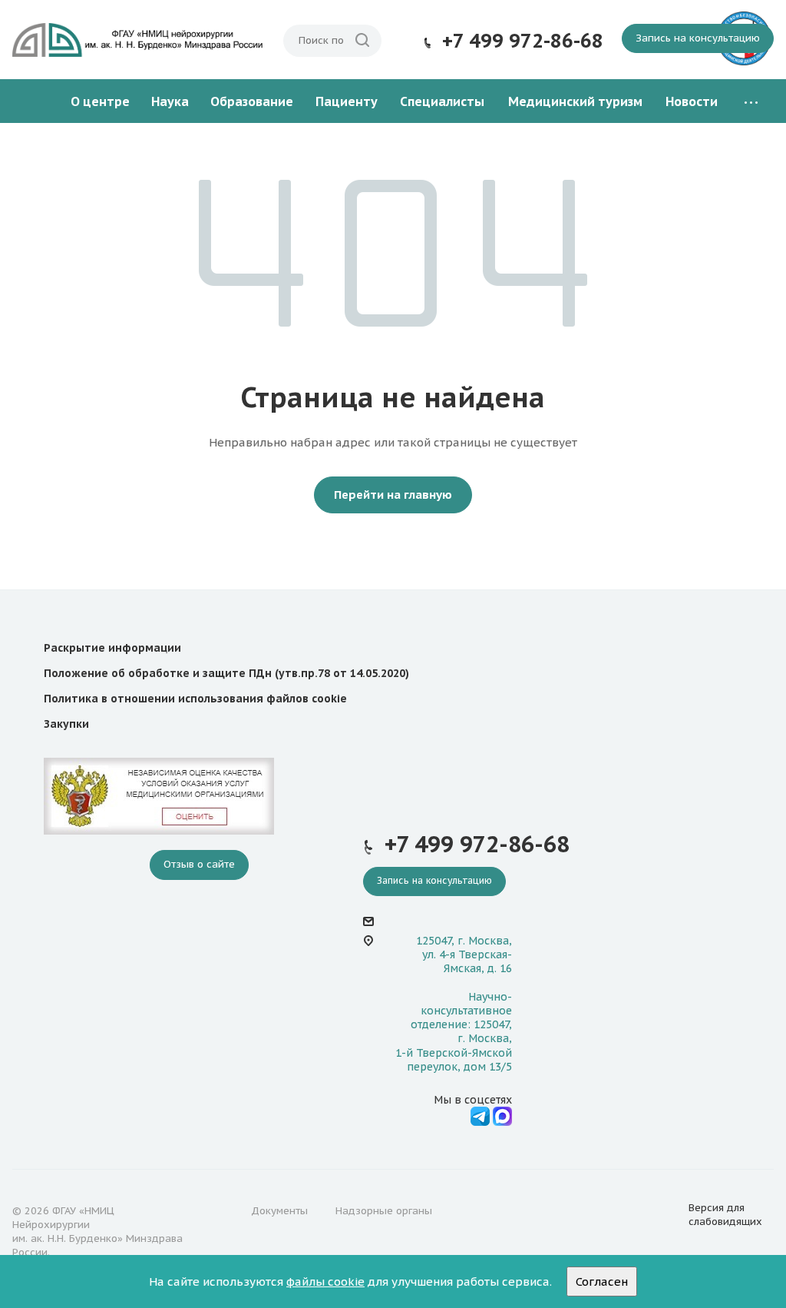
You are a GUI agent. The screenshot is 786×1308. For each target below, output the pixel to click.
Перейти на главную (393, 494)
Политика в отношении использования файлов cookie (195, 698)
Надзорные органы (383, 1210)
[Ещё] (751, 102)
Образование (251, 101)
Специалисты (442, 101)
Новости (691, 101)
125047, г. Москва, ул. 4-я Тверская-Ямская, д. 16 (464, 954)
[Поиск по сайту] (362, 41)
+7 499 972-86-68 (522, 40)
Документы (279, 1210)
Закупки (66, 724)
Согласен (602, 1281)
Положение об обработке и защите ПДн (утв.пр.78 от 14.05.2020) (226, 673)
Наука (170, 101)
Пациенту (346, 101)
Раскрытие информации (112, 648)
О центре (100, 101)
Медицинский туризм (575, 101)
